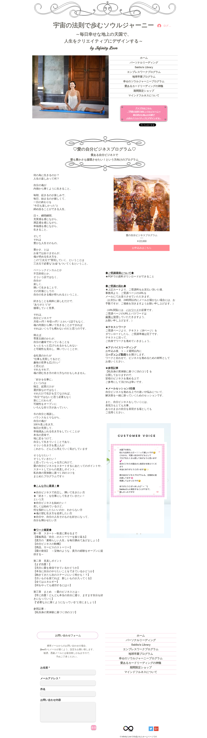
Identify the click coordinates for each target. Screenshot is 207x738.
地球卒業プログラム (143, 76)
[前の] (109, 480)
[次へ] (168, 480)
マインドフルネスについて (143, 95)
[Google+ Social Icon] (156, 728)
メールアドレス (49, 678)
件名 (42, 689)
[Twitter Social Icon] (151, 728)
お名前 (44, 667)
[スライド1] (137, 534)
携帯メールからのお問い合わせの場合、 (67, 645)
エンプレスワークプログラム (144, 71)
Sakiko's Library (144, 67)
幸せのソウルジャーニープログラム (143, 81)
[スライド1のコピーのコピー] (140, 533)
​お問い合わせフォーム (68, 635)
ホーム (144, 57)
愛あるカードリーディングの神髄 (144, 86)
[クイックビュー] (142, 203)
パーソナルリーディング (144, 62)
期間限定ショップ (144, 90)
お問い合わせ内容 (50, 700)
